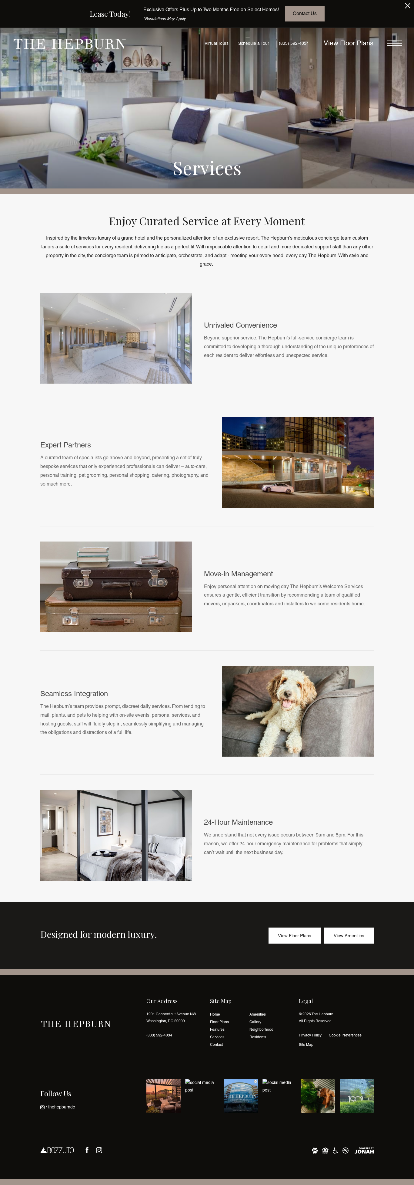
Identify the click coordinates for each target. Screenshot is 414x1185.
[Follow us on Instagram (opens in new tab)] (99, 1150)
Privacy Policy (310, 1035)
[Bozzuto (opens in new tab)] (57, 1150)
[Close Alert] (407, 7)
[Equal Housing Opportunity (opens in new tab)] (325, 1150)
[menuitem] (225, 1014)
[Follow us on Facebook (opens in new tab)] (87, 1150)
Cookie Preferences (345, 1035)
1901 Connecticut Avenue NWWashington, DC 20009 (171, 1017)
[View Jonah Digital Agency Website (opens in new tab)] (364, 1150)
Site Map (306, 1045)
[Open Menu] (394, 43)
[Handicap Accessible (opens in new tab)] (335, 1150)
